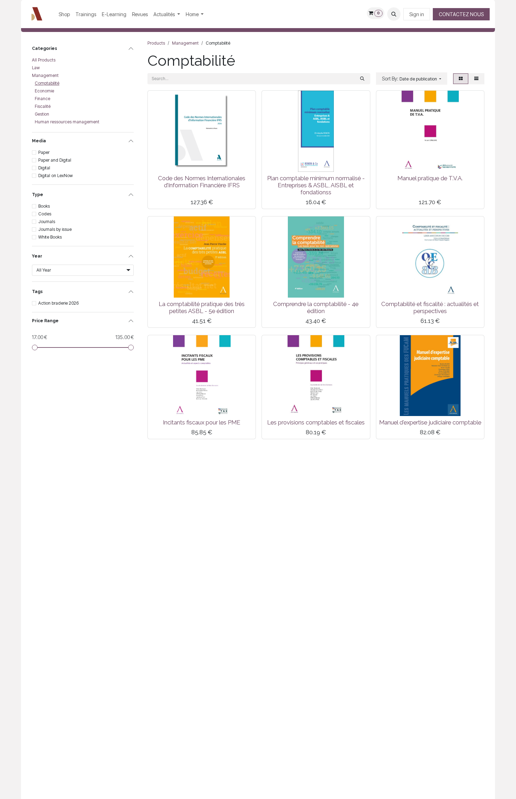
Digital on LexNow (55, 175)
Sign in (416, 14)
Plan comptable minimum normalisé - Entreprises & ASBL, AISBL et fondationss (316, 185)
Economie (44, 90)
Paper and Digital (54, 160)
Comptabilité (47, 83)
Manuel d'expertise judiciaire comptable (430, 422)
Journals (46, 221)
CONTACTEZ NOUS (461, 14)
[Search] (362, 78)
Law (36, 67)
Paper (43, 152)
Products (156, 43)
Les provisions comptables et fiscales (316, 422)
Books (44, 206)
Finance (42, 98)
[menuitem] (64, 14)
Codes (44, 213)
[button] (394, 14)
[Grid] (461, 78)
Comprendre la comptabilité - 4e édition (315, 307)
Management (45, 75)
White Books (50, 237)
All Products (43, 60)
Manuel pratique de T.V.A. (430, 178)
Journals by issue (55, 229)
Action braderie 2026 (58, 303)
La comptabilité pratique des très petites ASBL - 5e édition (202, 307)
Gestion (42, 114)
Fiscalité (43, 106)
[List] (476, 78)
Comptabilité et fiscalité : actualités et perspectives (430, 307)
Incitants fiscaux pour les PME (201, 422)
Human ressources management (67, 121)
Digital (44, 167)
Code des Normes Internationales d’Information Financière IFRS (201, 182)
